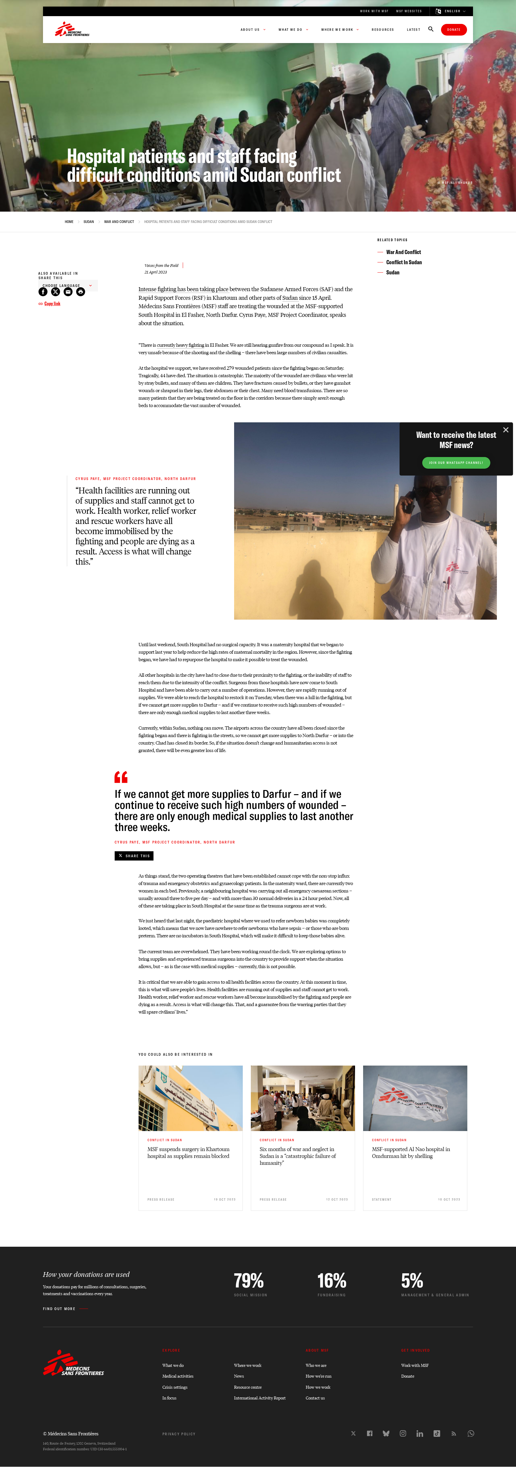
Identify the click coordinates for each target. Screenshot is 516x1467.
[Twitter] (353, 1433)
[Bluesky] (386, 1433)
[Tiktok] (437, 1433)
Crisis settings (175, 1387)
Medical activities (178, 1376)
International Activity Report (260, 1397)
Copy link (52, 303)
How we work (318, 1387)
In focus (169, 1397)
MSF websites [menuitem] (409, 11)
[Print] (80, 291)
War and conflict (119, 222)
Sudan (89, 222)
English (452, 11)
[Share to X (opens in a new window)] (55, 291)
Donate (454, 30)
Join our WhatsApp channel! (456, 463)
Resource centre (248, 1387)
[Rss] (454, 1433)
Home (69, 222)
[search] (431, 29)
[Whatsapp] (471, 1433)
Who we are (316, 1365)
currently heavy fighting (180, 344)
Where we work (247, 1365)
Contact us (315, 1397)
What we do (173, 1365)
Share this (138, 856)
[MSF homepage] (72, 30)
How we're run (318, 1376)
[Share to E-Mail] (68, 291)
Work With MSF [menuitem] (374, 11)
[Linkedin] (420, 1433)
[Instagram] (403, 1433)
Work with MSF (415, 1365)
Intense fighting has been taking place (184, 289)
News (239, 1376)
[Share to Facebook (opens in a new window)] (43, 291)
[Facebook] (369, 1433)
